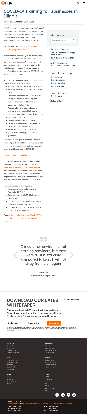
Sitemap (70, 403)
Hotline (9, 377)
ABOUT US (11, 343)
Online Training (49, 346)
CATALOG (48, 374)
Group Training (50, 352)
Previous (15, 254)
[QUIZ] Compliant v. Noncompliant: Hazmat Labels (63, 64)
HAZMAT (47, 377)
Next (71, 254)
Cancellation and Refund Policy (31, 403)
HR (46, 390)
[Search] (78, 3)
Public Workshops (50, 350)
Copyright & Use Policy (49, 403)
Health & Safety (57, 86)
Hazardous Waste (58, 80)
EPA (46, 383)
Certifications (11, 346)
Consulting (10, 379)
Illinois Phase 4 (20, 218)
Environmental (56, 77)
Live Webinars (49, 348)
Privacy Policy (19, 330)
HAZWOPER (49, 379)
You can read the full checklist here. (18, 155)
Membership (11, 369)
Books (9, 383)
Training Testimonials (13, 352)
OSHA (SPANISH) (50, 388)
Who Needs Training (13, 360)
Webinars (10, 364)
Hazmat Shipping (58, 83)
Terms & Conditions (14, 403)
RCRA (46, 381)
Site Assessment (12, 381)
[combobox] (63, 101)
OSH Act (30, 218)
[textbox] (63, 100)
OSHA (47, 386)
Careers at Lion (11, 350)
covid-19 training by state (18, 215)
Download (54, 323)
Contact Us (10, 348)
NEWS (47, 358)
